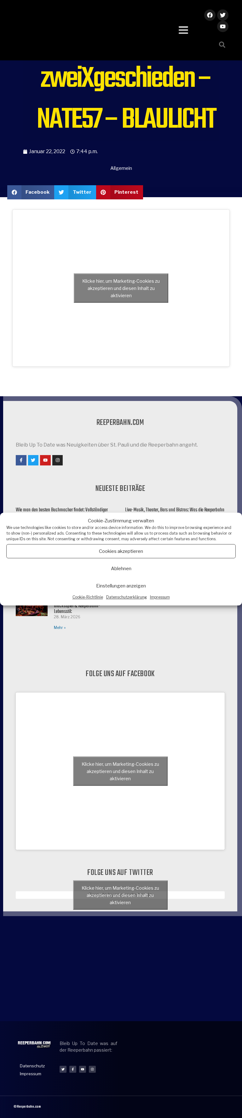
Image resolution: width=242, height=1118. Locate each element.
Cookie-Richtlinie (87, 597)
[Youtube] (222, 26)
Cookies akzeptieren (121, 551)
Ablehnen (121, 568)
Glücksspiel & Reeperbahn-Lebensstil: (77, 609)
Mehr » (60, 627)
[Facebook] (210, 15)
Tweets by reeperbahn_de (120, 895)
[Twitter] (222, 15)
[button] (222, 44)
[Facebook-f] (21, 460)
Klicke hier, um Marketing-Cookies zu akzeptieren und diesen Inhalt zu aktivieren (121, 288)
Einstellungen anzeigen (121, 586)
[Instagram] (57, 460)
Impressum (160, 597)
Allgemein (121, 168)
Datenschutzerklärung (126, 597)
